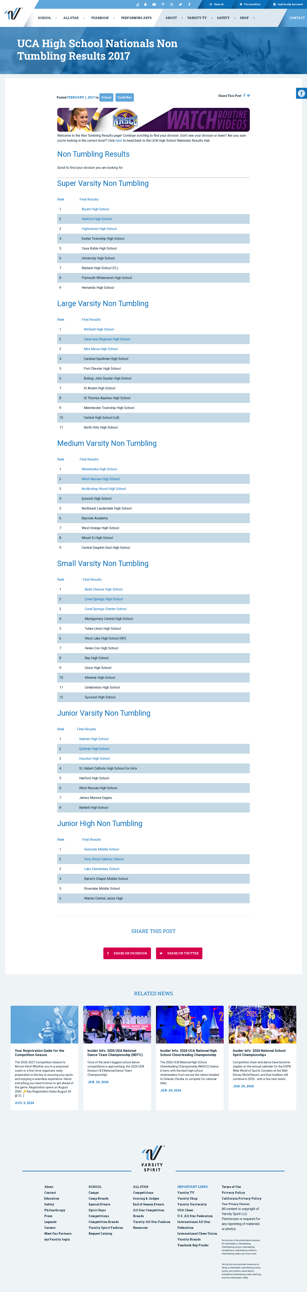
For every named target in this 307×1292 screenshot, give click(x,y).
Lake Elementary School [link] (101, 869)
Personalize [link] (252, 4)
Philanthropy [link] (54, 1210)
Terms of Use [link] (231, 1187)
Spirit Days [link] (97, 1210)
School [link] (44, 18)
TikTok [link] (136, 4)
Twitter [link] (180, 4)
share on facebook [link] (130, 953)
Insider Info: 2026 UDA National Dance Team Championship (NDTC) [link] (115, 1053)
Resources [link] (140, 1228)
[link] (301, 93)
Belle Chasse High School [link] (104, 589)
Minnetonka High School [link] (99, 469)
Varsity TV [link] (197, 18)
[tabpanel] (44, 1058)
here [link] (119, 141)
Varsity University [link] (192, 1204)
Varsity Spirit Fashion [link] (106, 1228)
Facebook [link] (189, 4)
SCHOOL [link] (95, 1187)
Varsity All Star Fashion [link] (151, 1222)
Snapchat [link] (145, 4)
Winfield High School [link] (99, 329)
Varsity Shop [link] (187, 1198)
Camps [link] (94, 1193)
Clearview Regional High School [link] (107, 339)
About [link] (171, 18)
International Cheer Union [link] (197, 1233)
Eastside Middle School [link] (101, 849)
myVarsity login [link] (57, 1239)
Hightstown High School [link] (99, 229)
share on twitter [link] (183, 953)
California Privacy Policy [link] (242, 1198)
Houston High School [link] (94, 759)
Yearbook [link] (100, 18)
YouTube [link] (154, 4)
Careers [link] (49, 1228)
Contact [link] (297, 18)
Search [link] (219, 4)
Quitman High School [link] (94, 749)
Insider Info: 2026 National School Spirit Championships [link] (259, 1053)
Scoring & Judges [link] (146, 1198)
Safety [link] (223, 18)
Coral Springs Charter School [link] (106, 609)
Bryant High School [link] (95, 209)
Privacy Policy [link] (233, 1193)
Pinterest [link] (163, 4)
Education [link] (51, 1198)
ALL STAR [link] (140, 1187)
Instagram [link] (171, 4)
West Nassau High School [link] (101, 479)
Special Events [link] (99, 1204)
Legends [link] (50, 1222)
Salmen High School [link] (93, 739)
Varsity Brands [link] (188, 1239)
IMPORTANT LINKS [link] (192, 1187)
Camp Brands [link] (98, 1198)
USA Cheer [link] (185, 1210)
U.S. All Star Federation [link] (195, 1216)
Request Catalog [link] (100, 1233)
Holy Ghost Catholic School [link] (104, 859)
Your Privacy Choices (236, 1204)
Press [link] (48, 1216)
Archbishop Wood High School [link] (104, 489)
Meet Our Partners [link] (57, 1233)
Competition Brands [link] (104, 1222)
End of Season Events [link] (148, 1204)
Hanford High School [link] (97, 219)
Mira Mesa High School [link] (101, 349)
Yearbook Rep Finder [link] (193, 1245)
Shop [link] (244, 18)
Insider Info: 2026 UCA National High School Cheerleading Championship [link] (188, 1053)
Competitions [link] (99, 1216)
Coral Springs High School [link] (104, 599)
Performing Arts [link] (136, 18)
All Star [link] (71, 18)
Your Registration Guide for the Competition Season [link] (39, 1053)
